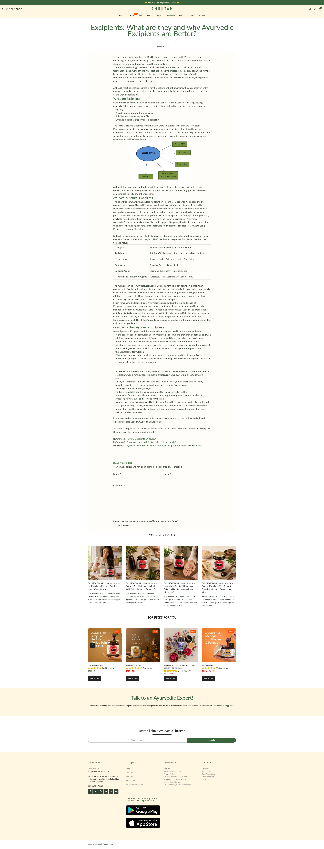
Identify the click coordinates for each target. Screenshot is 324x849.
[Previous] (92, 645)
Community (170, 15)
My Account (206, 771)
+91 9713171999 (13, 9)
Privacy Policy (169, 774)
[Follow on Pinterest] (111, 791)
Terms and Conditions (172, 771)
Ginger (118, 355)
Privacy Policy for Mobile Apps (176, 777)
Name (117, 473)
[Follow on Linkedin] (106, 791)
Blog (181, 15)
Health (133, 15)
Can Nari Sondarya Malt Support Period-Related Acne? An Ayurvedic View (217, 589)
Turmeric (132, 395)
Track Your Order (208, 774)
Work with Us (93, 769)
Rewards (205, 769)
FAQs (204, 779)
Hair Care (129, 773)
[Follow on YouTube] (116, 791)
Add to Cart (94, 679)
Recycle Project (208, 777)
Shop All (122, 15)
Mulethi (166, 371)
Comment (119, 485)
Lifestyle (158, 15)
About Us (190, 15)
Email (167, 473)
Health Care (130, 780)
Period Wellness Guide (134, 784)
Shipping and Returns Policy (175, 779)
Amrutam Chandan (133, 665)
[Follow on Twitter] (95, 791)
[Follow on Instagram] (100, 791)
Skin (148, 15)
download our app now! (224, 705)
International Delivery (172, 782)
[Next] (231, 645)
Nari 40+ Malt (207, 665)
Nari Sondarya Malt (95, 665)
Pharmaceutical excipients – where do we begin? (151, 442)
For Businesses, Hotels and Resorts (177, 785)
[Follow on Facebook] (90, 791)
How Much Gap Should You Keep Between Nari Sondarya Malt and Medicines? (178, 589)
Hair (141, 15)
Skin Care (129, 777)
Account (202, 15)
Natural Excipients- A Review (141, 438)
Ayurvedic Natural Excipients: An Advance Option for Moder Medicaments (164, 445)
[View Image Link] (143, 810)
